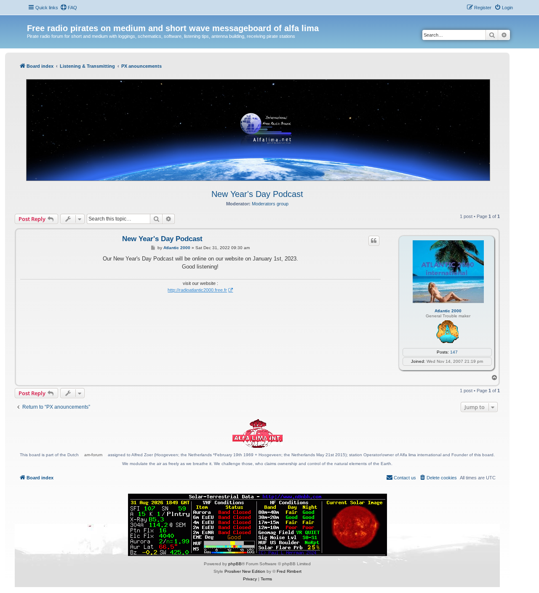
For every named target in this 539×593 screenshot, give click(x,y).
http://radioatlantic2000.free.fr (197, 290)
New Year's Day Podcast (257, 194)
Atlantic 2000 (448, 310)
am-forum (93, 454)
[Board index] (32, 19)
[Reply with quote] (373, 241)
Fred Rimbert (289, 571)
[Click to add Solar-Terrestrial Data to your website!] (257, 525)
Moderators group (270, 203)
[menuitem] (68, 8)
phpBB (235, 563)
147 (454, 352)
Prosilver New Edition (244, 571)
